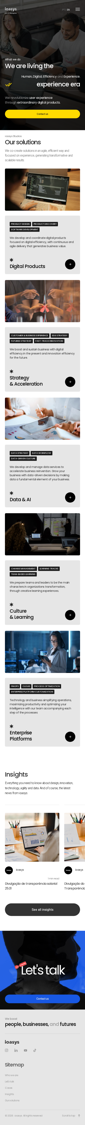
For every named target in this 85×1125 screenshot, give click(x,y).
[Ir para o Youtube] (25, 1050)
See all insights (42, 909)
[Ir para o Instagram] (6, 1050)
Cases (8, 1088)
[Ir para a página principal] (11, 9)
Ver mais (42, 221)
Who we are (11, 1075)
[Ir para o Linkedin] (16, 1050)
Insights (9, 1094)
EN (68, 10)
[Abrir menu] (77, 9)
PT (63, 10)
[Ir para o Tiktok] (34, 1050)
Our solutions (12, 1100)
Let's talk (9, 1081)
